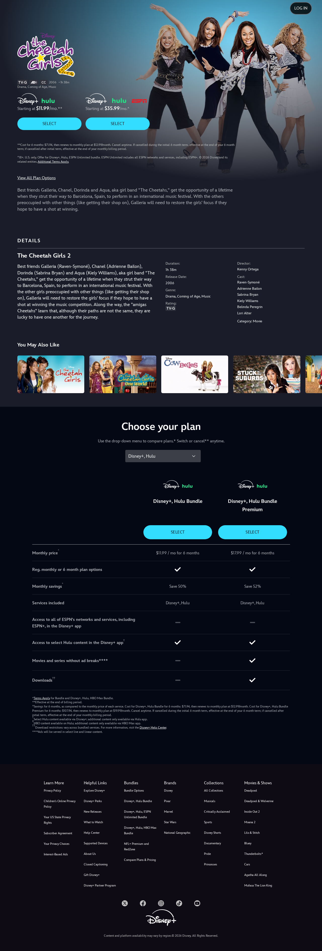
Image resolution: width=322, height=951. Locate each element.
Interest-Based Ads (56, 854)
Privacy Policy (52, 790)
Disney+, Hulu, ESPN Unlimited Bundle (137, 814)
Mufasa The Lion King (258, 885)
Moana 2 (249, 822)
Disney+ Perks (93, 801)
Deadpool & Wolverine (258, 801)
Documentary (212, 843)
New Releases (93, 811)
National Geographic (177, 833)
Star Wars (170, 822)
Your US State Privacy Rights (57, 819)
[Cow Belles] (194, 374)
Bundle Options (134, 790)
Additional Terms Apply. (53, 161)
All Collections (213, 790)
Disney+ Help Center (153, 727)
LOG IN (300, 8)
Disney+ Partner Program (100, 885)
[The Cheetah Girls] (50, 374)
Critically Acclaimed (217, 811)
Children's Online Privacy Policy (59, 803)
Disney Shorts (212, 833)
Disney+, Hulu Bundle (138, 801)
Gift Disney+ (92, 875)
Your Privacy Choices (56, 844)
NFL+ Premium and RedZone (136, 846)
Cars (247, 864)
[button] (101, 783)
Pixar (167, 801)
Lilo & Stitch (252, 833)
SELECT (49, 123)
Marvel (168, 811)
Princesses (210, 864)
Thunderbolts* (253, 854)
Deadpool (250, 790)
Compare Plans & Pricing (140, 860)
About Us (90, 854)
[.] (125, 903)
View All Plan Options (36, 177)
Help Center (92, 833)
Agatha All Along (255, 875)
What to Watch (93, 822)
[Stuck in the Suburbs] (266, 374)
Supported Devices (96, 843)
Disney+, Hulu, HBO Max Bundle (140, 830)
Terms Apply (42, 698)
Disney (168, 790)
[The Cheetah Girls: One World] (122, 374)
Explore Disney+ (94, 790)
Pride (207, 854)
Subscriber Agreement (58, 833)
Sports (208, 822)
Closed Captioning (96, 864)
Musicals (209, 801)
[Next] (312, 373)
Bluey (247, 843)
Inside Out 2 (252, 811)
